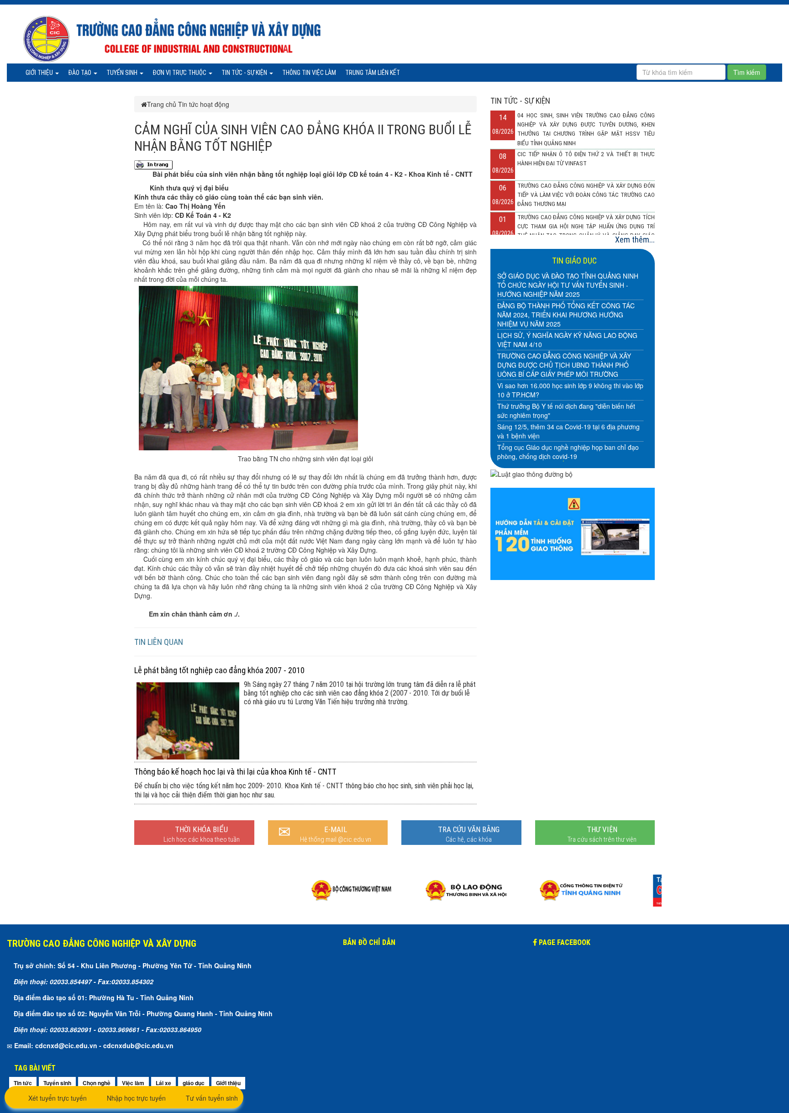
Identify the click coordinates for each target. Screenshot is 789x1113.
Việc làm (133, 1083)
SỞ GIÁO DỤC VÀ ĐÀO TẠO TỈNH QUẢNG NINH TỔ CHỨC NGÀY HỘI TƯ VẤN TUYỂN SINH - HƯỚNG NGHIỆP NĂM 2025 (567, 285)
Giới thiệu (40, 72)
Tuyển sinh (122, 72)
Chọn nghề (96, 1083)
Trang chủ (161, 104)
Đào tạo (80, 72)
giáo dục (194, 1083)
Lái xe (163, 1083)
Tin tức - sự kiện (244, 72)
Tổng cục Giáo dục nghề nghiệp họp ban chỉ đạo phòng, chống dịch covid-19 (568, 452)
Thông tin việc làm (309, 72)
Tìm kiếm (746, 72)
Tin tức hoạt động (203, 104)
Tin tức (23, 1083)
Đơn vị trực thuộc (180, 72)
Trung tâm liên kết (372, 72)
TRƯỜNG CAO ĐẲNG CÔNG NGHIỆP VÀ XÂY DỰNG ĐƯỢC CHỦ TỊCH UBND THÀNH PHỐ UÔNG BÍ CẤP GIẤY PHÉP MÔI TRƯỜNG (564, 365)
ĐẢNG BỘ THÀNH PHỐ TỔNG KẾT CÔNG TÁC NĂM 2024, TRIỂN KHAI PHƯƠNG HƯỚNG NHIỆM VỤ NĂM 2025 (566, 314)
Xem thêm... (635, 239)
